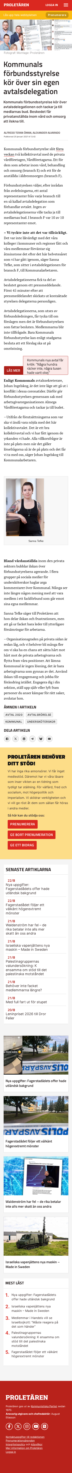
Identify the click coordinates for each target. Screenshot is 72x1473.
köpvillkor (36, 1444)
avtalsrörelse (39, 714)
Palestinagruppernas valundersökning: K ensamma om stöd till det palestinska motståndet (26, 967)
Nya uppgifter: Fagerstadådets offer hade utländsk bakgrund (27, 889)
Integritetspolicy (15, 1444)
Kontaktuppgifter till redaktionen (25, 1436)
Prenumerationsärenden (20, 1440)
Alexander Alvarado (46, 133)
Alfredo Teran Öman (17, 133)
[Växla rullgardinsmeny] (66, 5)
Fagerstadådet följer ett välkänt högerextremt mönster (25, 909)
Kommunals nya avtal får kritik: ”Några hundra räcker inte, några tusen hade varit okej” (45, 366)
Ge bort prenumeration (31, 834)
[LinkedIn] (24, 739)
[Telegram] (32, 739)
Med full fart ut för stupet (26, 1002)
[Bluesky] (41, 739)
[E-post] (49, 739)
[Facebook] (7, 739)
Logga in (52, 5)
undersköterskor (41, 721)
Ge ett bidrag (22, 845)
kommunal (13, 721)
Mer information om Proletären (24, 1448)
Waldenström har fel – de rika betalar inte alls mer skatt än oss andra (26, 929)
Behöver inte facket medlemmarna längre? (24, 988)
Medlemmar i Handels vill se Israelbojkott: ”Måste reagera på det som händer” (35, 1322)
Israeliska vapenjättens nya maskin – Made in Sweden (28, 947)
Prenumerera (57, 15)
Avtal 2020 (13, 714)
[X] (15, 739)
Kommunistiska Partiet (44, 1406)
